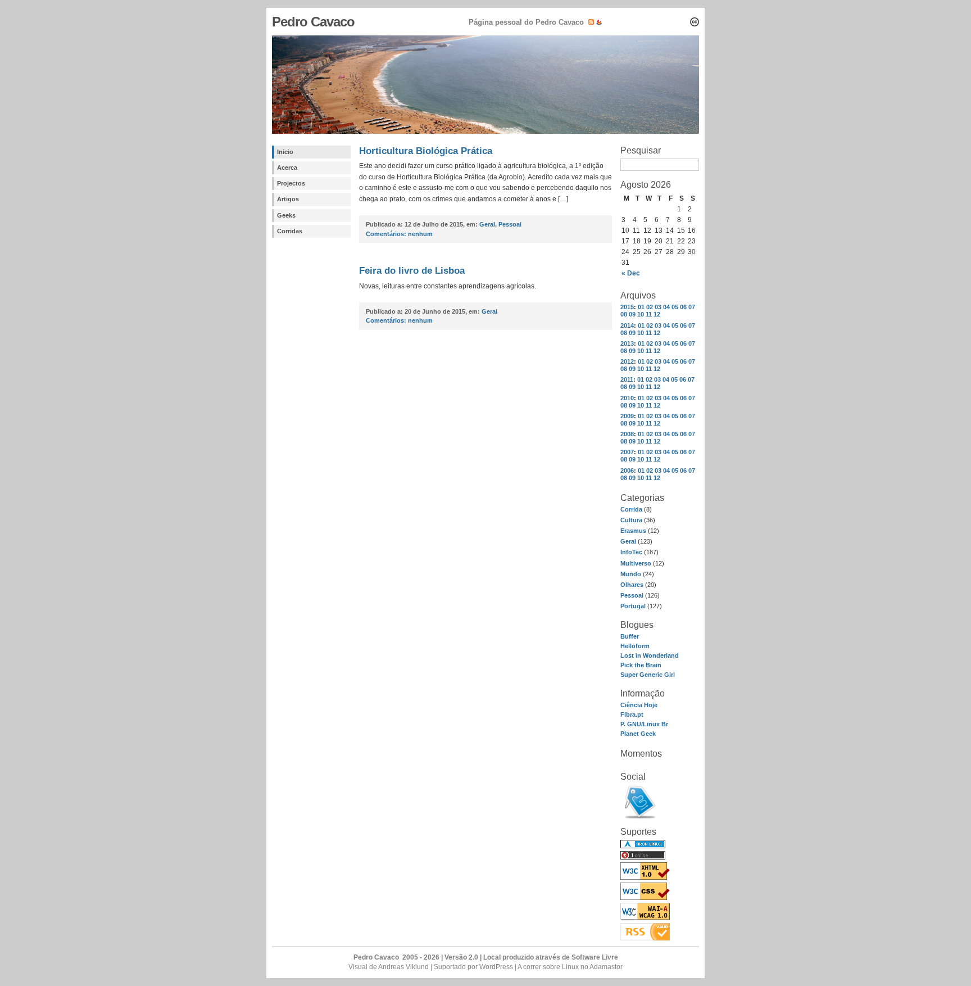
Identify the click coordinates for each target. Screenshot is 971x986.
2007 (627, 452)
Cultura (631, 520)
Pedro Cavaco (313, 21)
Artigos (288, 199)
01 (641, 307)
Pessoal (631, 595)
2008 (627, 434)
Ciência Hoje (638, 705)
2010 (627, 398)
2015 (627, 307)
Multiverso (635, 563)
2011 (626, 379)
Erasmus (633, 530)
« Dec (630, 273)
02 (649, 307)
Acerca (287, 167)
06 (683, 307)
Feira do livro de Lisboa (412, 270)
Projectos (291, 183)
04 (666, 307)
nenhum (399, 233)
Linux (570, 967)
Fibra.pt (631, 714)
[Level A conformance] (645, 918)
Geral (628, 541)
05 (674, 307)
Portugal (633, 606)
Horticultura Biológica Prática (425, 151)
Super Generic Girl (647, 674)
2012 (627, 361)
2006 (627, 470)
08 (623, 314)
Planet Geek (638, 733)
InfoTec (631, 552)
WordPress (496, 967)
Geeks (286, 215)
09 (632, 314)
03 (658, 307)
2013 (627, 343)
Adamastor (606, 967)
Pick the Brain (640, 665)
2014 (627, 325)
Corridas (289, 231)
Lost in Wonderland (649, 655)
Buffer (629, 636)
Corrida (631, 509)
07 (691, 307)
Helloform (635, 646)
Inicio (285, 151)
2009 (627, 416)
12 (657, 314)
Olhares (631, 584)
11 (649, 314)
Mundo (630, 574)
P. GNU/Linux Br (644, 724)
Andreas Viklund (403, 967)
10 (640, 314)
